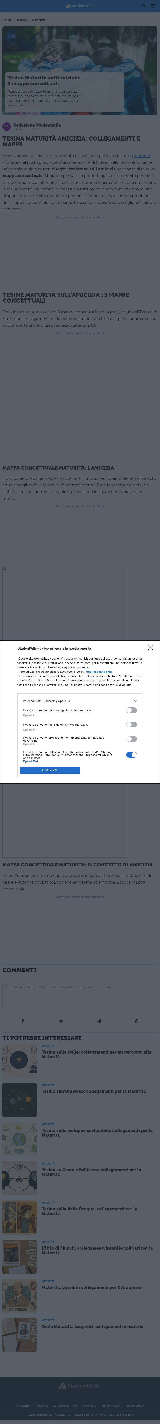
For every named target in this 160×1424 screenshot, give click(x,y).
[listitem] (80, 701)
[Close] (152, 649)
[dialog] (80, 712)
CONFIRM (50, 770)
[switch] (131, 710)
